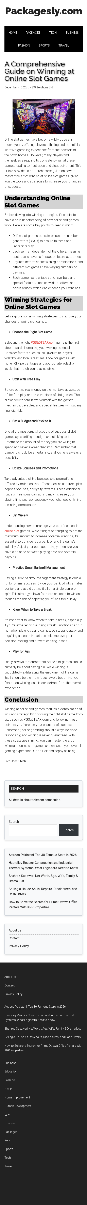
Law (7, 1114)
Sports (8, 1149)
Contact (14, 938)
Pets (7, 1140)
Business (10, 1063)
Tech (23, 761)
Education (10, 1071)
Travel (8, 1166)
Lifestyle (9, 1123)
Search (14, 822)
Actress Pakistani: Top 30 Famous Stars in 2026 (43, 855)
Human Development (17, 1106)
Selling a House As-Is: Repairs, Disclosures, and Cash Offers (42, 1037)
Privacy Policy (19, 946)
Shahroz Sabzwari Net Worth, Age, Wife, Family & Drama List (42, 1028)
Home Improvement (17, 1097)
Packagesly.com (43, 11)
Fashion (9, 1080)
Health (8, 1088)
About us (15, 930)
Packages (10, 1132)
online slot (11, 531)
